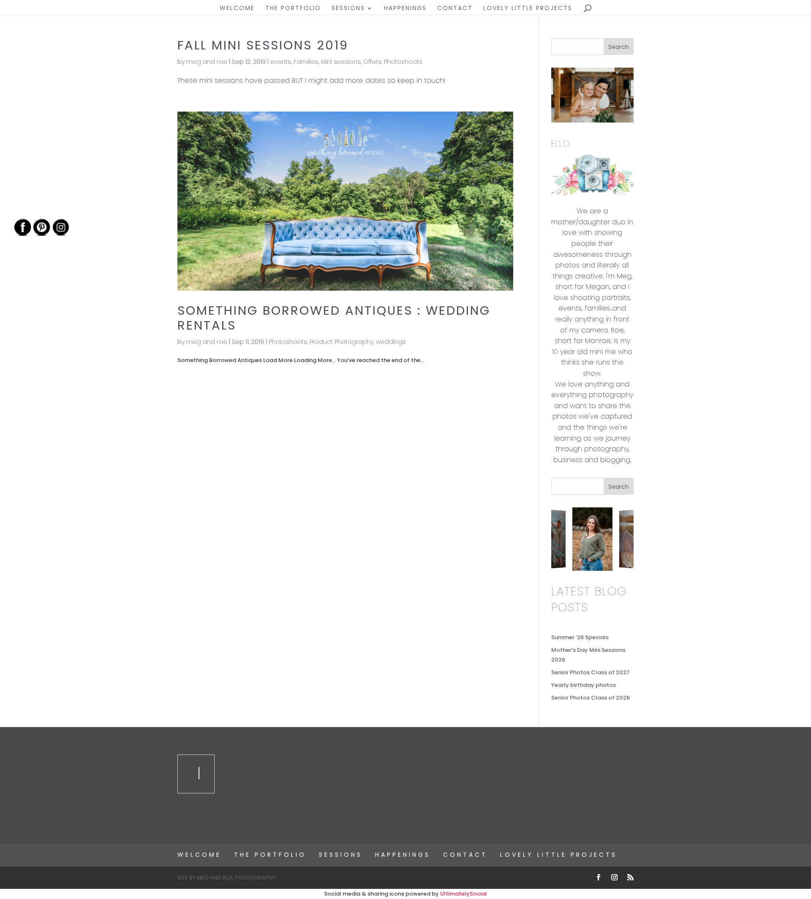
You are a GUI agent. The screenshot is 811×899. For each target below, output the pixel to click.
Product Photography (341, 342)
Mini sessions (341, 61)
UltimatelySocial (463, 894)
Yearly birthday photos (583, 685)
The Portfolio (293, 8)
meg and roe (206, 61)
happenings (405, 8)
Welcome (237, 8)
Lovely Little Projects (527, 8)
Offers (372, 61)
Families (306, 61)
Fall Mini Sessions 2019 (262, 45)
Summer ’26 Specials (580, 637)
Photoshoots (403, 61)
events (280, 61)
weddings (391, 342)
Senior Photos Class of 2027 (590, 672)
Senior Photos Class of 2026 (590, 698)
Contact (455, 8)
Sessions (348, 8)
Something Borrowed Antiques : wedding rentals (333, 318)
